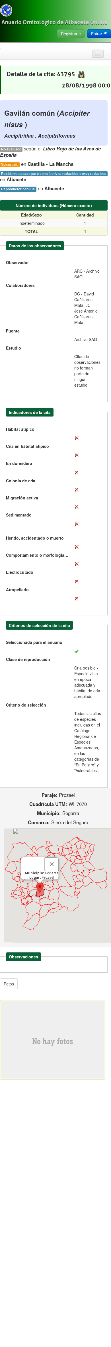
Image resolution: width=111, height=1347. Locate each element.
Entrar (97, 33)
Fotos (9, 984)
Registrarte (71, 33)
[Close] (52, 864)
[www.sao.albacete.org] (6, 10)
